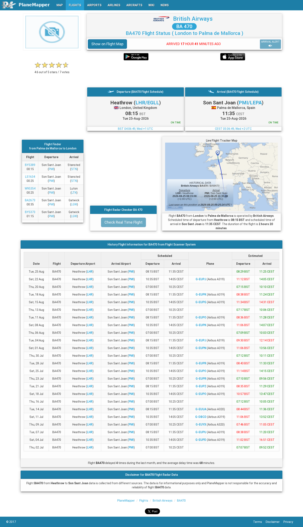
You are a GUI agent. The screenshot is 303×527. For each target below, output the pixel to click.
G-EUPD (200, 439)
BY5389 (30, 165)
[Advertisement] (184, 73)
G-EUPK (201, 294)
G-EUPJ (201, 279)
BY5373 (30, 212)
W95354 (30, 188)
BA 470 (184, 26)
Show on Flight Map (107, 44)
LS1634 (30, 176)
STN (74, 169)
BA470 (181, 500)
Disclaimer (274, 521)
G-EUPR (201, 363)
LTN (74, 192)
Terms (259, 521)
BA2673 (30, 200)
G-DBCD (201, 416)
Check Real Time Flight (123, 222)
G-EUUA (200, 409)
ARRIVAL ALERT (270, 41)
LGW (74, 204)
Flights (143, 500)
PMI (51, 169)
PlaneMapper (126, 500)
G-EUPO (200, 317)
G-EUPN (200, 348)
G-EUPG (200, 302)
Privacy (290, 521)
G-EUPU (200, 432)
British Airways (193, 18)
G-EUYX (201, 424)
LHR (90, 271)
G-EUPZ (201, 386)
